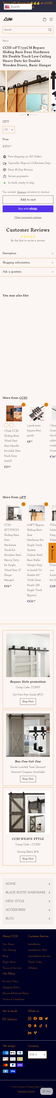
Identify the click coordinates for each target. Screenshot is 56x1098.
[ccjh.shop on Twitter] (46, 1018)
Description (9, 253)
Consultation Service (39, 956)
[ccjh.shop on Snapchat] (35, 1025)
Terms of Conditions (13, 999)
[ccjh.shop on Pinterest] (29, 1025)
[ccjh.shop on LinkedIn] (29, 1032)
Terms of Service (12, 968)
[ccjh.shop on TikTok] (40, 1025)
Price (6, 139)
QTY (6, 121)
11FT (22, 497)
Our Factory (9, 950)
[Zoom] (44, 108)
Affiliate (32, 968)
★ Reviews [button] (52, 553)
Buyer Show (9, 962)
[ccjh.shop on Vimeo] (35, 1032)
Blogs (5, 956)
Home (6, 41)
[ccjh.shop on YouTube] (40, 1018)
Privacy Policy (10, 981)
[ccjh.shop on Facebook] (35, 1018)
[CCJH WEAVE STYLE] (28, 812)
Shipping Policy (11, 987)
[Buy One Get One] (28, 735)
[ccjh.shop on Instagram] (29, 1018)
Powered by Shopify (26, 1091)
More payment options (28, 217)
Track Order (35, 962)
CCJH (23, 397)
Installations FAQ (37, 950)
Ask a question (12, 271)
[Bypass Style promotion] (28, 655)
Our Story (8, 944)
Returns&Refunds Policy (16, 993)
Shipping (21, 192)
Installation (34, 944)
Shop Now (27, 701)
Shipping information (16, 262)
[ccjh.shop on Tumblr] (46, 1025)
